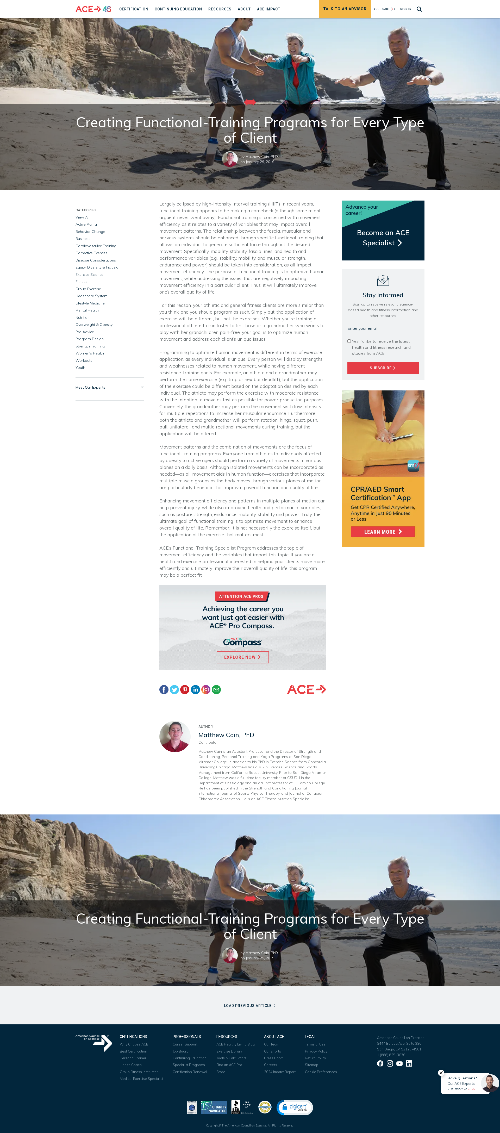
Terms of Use (315, 1044)
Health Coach (131, 1065)
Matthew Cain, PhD (262, 156)
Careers (270, 1065)
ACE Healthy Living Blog (235, 1044)
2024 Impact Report (280, 1072)
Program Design (90, 339)
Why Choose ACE (134, 1044)
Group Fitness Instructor (139, 1072)
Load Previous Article (248, 1006)
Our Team (271, 1044)
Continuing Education (190, 1058)
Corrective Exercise (92, 253)
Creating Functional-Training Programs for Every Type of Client (250, 926)
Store (220, 1072)
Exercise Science (89, 274)
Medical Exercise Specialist (141, 1078)
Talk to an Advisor (345, 9)
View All (82, 217)
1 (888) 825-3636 (391, 1055)
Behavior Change (90, 231)
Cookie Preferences (321, 1072)
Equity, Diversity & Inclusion (98, 267)
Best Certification (133, 1051)
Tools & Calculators (231, 1058)
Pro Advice (85, 331)
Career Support (185, 1044)
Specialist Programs (189, 1065)
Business (83, 238)
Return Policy (315, 1058)
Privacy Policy (316, 1051)
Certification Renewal (190, 1072)
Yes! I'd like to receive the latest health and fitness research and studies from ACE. (381, 347)
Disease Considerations (96, 260)
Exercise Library (229, 1051)
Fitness (81, 281)
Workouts (84, 360)
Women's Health (90, 353)
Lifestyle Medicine (90, 303)
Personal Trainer (133, 1058)
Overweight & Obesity (94, 324)
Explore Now (240, 657)
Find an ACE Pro (229, 1065)
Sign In (405, 9)
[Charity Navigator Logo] (214, 1107)
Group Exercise (88, 289)
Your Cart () (384, 9)
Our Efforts (272, 1051)
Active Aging (86, 224)
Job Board (181, 1051)
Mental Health (87, 310)
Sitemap (311, 1065)
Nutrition (83, 317)
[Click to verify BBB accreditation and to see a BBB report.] (242, 1107)
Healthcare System (92, 296)
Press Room (274, 1058)
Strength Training (90, 346)
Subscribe (381, 368)
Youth (80, 367)
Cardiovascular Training (96, 246)
